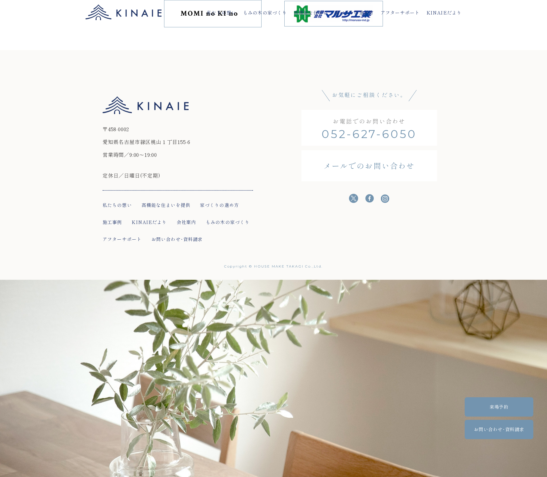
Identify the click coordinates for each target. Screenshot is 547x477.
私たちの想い (221, 12)
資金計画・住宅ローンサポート (376, 37)
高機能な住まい (311, 12)
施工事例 (112, 222)
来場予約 (499, 406)
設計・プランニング (295, 37)
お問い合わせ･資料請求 (177, 239)
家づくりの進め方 (354, 12)
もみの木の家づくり (265, 12)
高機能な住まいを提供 (166, 205)
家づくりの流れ (161, 37)
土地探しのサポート (225, 37)
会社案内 (186, 222)
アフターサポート (400, 12)
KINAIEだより (444, 12)
